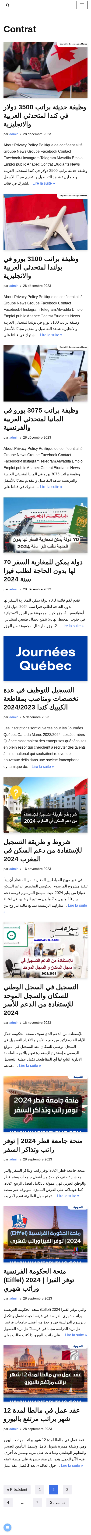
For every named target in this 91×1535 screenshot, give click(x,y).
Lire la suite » (44, 183)
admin (13, 134)
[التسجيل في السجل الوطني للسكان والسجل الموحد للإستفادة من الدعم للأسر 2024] (46, 950)
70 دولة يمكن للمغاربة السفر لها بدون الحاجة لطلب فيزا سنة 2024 (43, 570)
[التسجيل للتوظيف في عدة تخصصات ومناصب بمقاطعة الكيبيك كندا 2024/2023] (46, 658)
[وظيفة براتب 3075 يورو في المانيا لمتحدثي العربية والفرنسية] (46, 373)
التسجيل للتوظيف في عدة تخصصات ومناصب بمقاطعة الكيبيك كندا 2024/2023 (41, 698)
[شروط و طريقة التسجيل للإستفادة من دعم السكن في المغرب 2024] (46, 805)
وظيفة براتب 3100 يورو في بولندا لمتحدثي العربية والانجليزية (41, 267)
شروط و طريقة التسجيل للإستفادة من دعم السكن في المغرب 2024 (43, 850)
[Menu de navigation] (82, 5)
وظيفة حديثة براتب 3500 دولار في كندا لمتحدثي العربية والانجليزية (45, 115)
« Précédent (17, 1490)
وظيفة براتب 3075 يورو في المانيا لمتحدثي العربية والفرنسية (41, 419)
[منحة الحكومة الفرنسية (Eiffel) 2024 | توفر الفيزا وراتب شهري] (46, 1234)
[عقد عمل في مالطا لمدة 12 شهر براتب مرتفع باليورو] (46, 1373)
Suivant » (58, 1503)
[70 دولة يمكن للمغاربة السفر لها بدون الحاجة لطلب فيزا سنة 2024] (46, 525)
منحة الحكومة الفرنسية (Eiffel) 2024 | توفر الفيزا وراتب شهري (39, 1280)
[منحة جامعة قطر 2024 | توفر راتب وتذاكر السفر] (46, 1104)
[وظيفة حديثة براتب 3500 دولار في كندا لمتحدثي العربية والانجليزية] (46, 70)
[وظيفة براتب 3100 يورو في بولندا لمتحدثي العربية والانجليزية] (46, 222)
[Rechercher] (7, 5)
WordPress (46, 1530)
